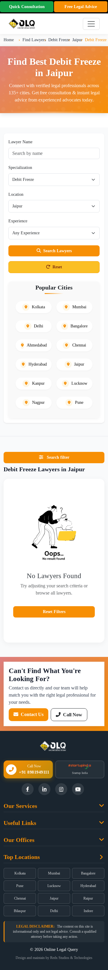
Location (15, 194)
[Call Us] (94, 902)
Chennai (20, 898)
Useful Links (20, 823)
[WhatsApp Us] (94, 920)
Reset (57, 266)
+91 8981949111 (34, 772)
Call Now (72, 714)
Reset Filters (54, 611)
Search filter (57, 457)
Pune (19, 886)
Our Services (20, 806)
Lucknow (54, 886)
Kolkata (20, 873)
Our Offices (19, 840)
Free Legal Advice (80, 6)
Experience (17, 220)
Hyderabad (88, 886)
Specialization (20, 167)
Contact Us (32, 714)
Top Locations (22, 857)
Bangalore (88, 873)
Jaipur (54, 898)
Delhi (54, 911)
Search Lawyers (57, 250)
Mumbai (54, 873)
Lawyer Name (20, 141)
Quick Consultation (27, 6)
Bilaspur (20, 911)
